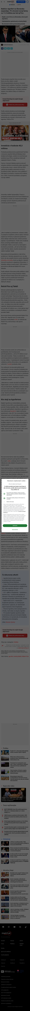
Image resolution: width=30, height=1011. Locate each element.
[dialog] (15, 505)
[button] (15, 502)
